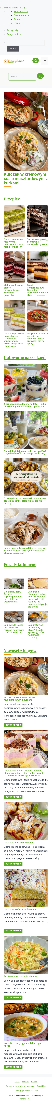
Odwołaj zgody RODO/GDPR (26, 1090)
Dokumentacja (21, 15)
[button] (35, 61)
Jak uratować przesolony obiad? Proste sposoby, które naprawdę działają (36, 631)
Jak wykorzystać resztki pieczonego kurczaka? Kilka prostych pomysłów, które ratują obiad (24, 550)
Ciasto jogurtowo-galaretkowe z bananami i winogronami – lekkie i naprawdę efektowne (14, 339)
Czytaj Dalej (13, 725)
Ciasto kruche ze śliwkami (18, 842)
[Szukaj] (40, 76)
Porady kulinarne (20, 564)
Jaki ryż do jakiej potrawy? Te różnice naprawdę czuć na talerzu (14, 629)
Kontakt (25, 1081)
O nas (17, 1081)
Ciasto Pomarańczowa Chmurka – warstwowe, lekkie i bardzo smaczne (37, 290)
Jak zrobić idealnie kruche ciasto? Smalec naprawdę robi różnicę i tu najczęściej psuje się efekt (37, 599)
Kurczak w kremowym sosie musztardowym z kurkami (26, 178)
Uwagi (17, 23)
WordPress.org (21, 11)
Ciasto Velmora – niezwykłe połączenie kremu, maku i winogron (14, 243)
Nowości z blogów (20, 650)
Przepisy (12, 198)
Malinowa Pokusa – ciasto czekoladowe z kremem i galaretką (14, 290)
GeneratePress (26, 1099)
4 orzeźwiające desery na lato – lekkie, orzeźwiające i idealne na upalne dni (25, 405)
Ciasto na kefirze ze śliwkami (20, 909)
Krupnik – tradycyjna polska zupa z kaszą (23, 1044)
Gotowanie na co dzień (25, 357)
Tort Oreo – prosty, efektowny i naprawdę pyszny (37, 242)
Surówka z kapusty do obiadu (20, 976)
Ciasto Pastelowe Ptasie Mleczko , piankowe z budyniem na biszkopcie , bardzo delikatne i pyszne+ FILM (25, 773)
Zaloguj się (12, 30)
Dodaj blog (41, 1086)
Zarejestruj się (14, 34)
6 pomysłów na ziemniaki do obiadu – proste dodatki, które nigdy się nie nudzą (25, 501)
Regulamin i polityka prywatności (20, 1086)
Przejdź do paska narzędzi (14, 7)
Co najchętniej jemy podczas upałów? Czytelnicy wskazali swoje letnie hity (25, 452)
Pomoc (17, 19)
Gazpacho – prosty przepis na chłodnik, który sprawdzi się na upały (37, 338)
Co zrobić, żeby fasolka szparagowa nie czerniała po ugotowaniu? (13, 596)
